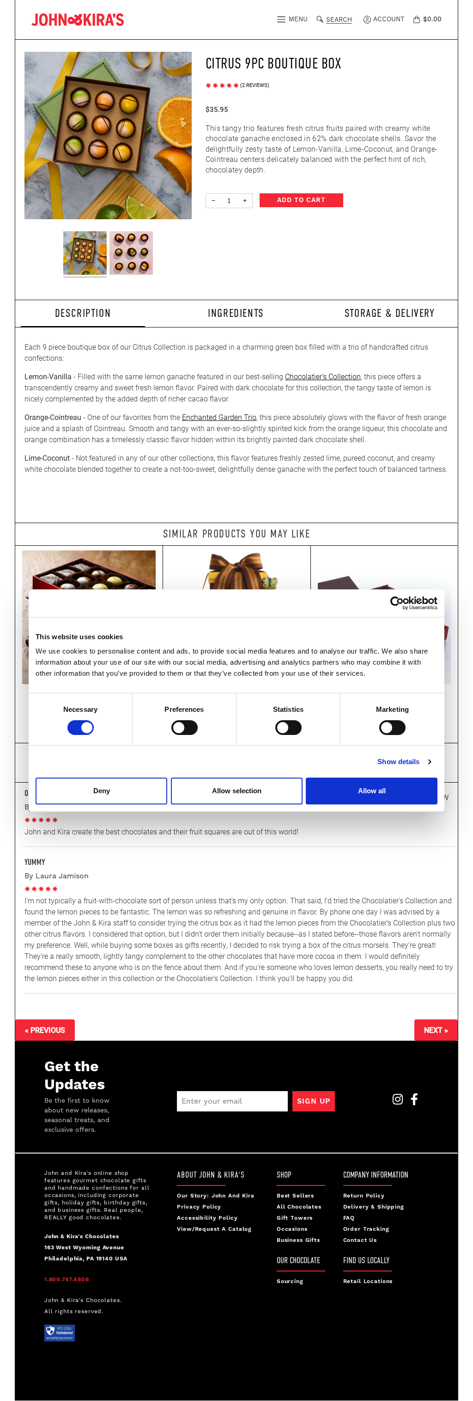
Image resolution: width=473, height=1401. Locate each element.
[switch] (184, 727)
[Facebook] (411, 1102)
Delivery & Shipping (373, 1207)
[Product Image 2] (131, 254)
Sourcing (290, 1281)
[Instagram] (395, 1102)
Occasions (292, 1229)
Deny (101, 791)
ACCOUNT (387, 19)
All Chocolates (299, 1207)
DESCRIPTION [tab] (83, 313)
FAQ (349, 1218)
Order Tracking (366, 1229)
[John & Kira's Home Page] (77, 18)
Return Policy (364, 1195)
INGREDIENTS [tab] (236, 313)
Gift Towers (295, 1218)
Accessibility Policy (207, 1218)
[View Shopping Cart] (417, 19)
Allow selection (236, 791)
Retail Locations (368, 1281)
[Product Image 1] (85, 254)
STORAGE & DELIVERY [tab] (390, 313)
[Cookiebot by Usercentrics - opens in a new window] (397, 603)
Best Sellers (295, 1195)
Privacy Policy (199, 1207)
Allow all (372, 791)
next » (436, 1030)
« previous (45, 1030)
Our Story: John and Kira (216, 1195)
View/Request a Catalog (214, 1229)
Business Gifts (298, 1240)
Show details (398, 761)
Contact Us (360, 1240)
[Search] (322, 18)
